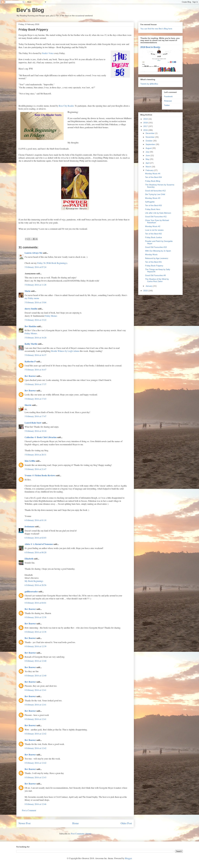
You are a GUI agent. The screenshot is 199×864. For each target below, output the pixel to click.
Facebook (168, 96)
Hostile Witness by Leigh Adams (65, 351)
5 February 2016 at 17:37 (35, 384)
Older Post (126, 823)
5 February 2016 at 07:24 (35, 267)
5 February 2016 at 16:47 (35, 369)
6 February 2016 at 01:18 (35, 520)
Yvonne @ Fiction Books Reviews (40, 475)
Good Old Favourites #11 (156, 216)
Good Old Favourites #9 (155, 275)
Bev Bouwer (30, 375)
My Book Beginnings (34, 581)
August (149, 148)
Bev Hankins (30, 326)
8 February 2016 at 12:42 (35, 733)
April (148, 163)
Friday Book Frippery (154, 266)
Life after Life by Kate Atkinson (158, 213)
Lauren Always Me (33, 252)
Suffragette (150, 202)
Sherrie (28, 405)
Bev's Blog (30, 10)
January (149, 286)
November (150, 137)
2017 (145, 126)
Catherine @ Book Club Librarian (41, 437)
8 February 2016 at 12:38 (35, 617)
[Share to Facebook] (34, 239)
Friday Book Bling (152, 181)
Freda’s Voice (48, 53)
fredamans (29, 526)
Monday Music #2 (152, 226)
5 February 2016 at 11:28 (35, 284)
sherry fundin (31, 308)
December (150, 133)
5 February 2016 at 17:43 (35, 398)
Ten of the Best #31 (153, 262)
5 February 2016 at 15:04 (35, 302)
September (151, 144)
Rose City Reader (66, 105)
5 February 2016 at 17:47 (35, 416)
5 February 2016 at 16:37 (35, 355)
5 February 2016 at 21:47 (35, 469)
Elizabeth (29, 558)
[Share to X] (31, 239)
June (148, 155)
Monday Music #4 (152, 173)
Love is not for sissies (154, 230)
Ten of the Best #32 (153, 234)
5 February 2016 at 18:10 (35, 430)
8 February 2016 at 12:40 (35, 660)
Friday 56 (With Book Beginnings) (52, 263)
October (149, 141)
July (148, 152)
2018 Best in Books (150, 47)
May (148, 159)
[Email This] (26, 239)
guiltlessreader (31, 591)
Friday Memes (51, 315)
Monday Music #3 (152, 198)
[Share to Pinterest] (36, 239)
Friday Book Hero (152, 209)
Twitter (167, 105)
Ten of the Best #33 (153, 205)
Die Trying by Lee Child (155, 194)
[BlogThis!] (28, 239)
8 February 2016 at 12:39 (35, 646)
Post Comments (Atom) (81, 833)
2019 (145, 119)
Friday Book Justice (153, 237)
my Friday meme (32, 298)
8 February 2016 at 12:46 (35, 804)
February (150, 170)
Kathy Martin (31, 343)
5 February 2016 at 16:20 (35, 337)
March (149, 167)
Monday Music (151, 254)
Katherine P (30, 361)
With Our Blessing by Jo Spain (158, 251)
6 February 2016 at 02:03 (35, 537)
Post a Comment (29, 810)
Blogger (128, 858)
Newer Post (24, 823)
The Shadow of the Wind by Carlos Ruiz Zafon (157, 280)
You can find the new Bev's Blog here (156, 29)
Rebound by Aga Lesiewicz (156, 258)
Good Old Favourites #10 (156, 247)
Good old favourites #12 (155, 191)
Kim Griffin (30, 460)
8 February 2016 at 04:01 (35, 602)
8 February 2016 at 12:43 (35, 777)
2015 (145, 290)
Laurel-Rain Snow (33, 422)
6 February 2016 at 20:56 (35, 585)
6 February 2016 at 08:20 (35, 552)
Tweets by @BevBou (149, 84)
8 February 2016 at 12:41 (35, 690)
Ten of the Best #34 (153, 177)
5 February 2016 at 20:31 (35, 454)
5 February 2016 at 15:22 (35, 319)
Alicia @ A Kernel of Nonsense (39, 544)
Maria (27, 290)
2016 (145, 130)
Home (75, 823)
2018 (145, 123)
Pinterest (168, 101)
